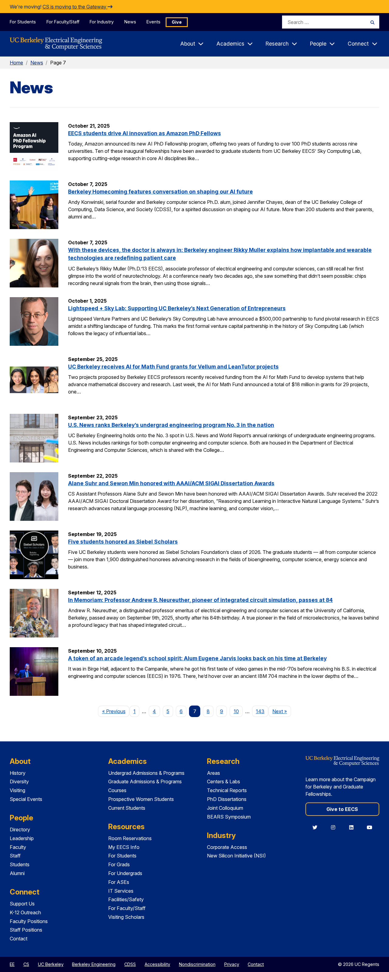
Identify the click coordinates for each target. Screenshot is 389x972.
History (18, 773)
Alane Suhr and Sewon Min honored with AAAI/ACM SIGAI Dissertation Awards (171, 483)
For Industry (102, 21)
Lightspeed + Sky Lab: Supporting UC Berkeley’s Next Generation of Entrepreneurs (177, 308)
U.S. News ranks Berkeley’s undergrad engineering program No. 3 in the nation (171, 425)
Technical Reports (227, 790)
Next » (281, 711)
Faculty (18, 847)
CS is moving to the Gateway (75, 7)
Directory (20, 829)
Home (16, 63)
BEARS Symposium (229, 817)
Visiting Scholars (126, 917)
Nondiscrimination (197, 964)
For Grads (119, 864)
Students (19, 864)
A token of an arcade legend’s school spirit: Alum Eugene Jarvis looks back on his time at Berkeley (197, 658)
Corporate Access (227, 847)
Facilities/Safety (126, 899)
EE (12, 964)
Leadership (22, 838)
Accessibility (157, 964)
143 (260, 711)
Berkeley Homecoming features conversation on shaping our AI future (160, 191)
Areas (213, 773)
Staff (15, 856)
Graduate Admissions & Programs (145, 781)
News (130, 21)
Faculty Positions (29, 921)
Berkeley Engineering (93, 964)
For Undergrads (125, 873)
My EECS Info (123, 847)
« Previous (115, 711)
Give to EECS (342, 809)
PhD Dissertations (226, 799)
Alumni (17, 873)
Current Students (126, 808)
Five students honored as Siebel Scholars (123, 541)
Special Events (26, 799)
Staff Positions (26, 930)
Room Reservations (130, 838)
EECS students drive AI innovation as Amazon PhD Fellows (144, 133)
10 (236, 711)
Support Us (22, 904)
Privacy (231, 964)
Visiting (17, 790)
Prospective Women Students (141, 799)
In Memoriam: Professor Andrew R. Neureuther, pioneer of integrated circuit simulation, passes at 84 (200, 600)
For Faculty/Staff (62, 21)
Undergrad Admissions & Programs (146, 773)
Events (153, 21)
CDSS (130, 964)
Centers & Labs (223, 781)
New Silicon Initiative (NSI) (236, 856)
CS (26, 964)
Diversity (19, 781)
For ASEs (118, 882)
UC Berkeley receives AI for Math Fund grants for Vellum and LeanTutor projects (173, 366)
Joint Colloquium (225, 808)
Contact (18, 939)
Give (177, 22)
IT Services (120, 891)
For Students (23, 21)
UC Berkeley (51, 964)
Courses (117, 790)
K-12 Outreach (25, 912)
